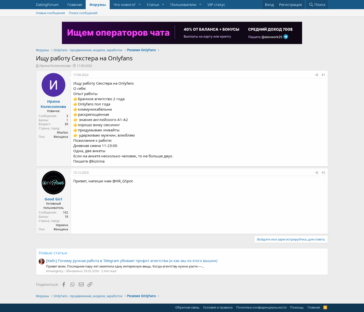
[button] (139, 4)
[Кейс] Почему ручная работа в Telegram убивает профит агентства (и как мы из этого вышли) (131, 260)
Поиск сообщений (83, 13)
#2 (323, 172)
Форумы (97, 4)
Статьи (153, 4)
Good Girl (53, 198)
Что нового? (124, 4)
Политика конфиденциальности (261, 307)
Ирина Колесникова (55, 65)
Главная (74, 4)
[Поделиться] (317, 75)
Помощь (297, 307)
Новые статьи (53, 253)
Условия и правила (218, 307)
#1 (323, 75)
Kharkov (62, 132)
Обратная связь (187, 307)
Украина (62, 225)
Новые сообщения (50, 13)
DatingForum (47, 4)
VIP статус (216, 4)
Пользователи (183, 4)
